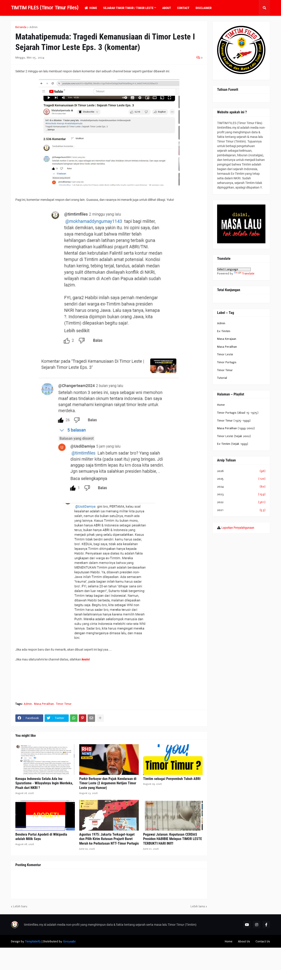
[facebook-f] (266, 924)
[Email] (91, 718)
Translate (248, 273)
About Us (244, 941)
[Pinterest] (82, 718)
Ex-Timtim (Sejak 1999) (232, 443)
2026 (241, 471)
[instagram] (256, 924)
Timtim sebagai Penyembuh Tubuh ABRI (171, 779)
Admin (33, 27)
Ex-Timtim (223, 331)
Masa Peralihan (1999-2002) (236, 428)
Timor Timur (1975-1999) (233, 420)
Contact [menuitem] (183, 8)
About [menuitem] (166, 8)
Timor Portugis (226, 362)
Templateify (33, 941)
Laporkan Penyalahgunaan (238, 527)
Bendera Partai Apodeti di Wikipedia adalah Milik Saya (41, 836)
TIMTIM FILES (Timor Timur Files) (44, 8)
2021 (241, 510)
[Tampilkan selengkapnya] (100, 718)
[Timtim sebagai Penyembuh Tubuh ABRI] (173, 759)
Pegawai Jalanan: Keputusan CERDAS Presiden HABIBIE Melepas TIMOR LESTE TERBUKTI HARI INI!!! (172, 839)
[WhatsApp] (73, 718)
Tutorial (222, 377)
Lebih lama (198, 906)
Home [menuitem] (93, 8)
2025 (241, 478)
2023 (241, 494)
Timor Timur (64, 703)
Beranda (20, 27)
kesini (86, 659)
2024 (241, 486)
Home (221, 404)
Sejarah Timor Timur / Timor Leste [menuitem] (128, 8)
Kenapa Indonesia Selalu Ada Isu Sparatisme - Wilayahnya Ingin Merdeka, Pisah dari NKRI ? (44, 783)
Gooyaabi (69, 941)
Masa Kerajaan (226, 338)
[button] (264, 8)
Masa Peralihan (44, 703)
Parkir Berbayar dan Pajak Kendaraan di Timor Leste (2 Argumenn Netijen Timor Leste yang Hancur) (107, 783)
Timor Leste (225, 354)
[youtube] (247, 924)
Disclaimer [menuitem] (204, 8)
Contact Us (263, 941)
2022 (241, 502)
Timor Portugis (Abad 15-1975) (237, 412)
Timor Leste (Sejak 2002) (234, 436)
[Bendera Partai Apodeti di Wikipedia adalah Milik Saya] (45, 815)
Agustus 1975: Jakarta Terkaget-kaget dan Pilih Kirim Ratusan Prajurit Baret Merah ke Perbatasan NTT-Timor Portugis (109, 839)
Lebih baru (20, 906)
